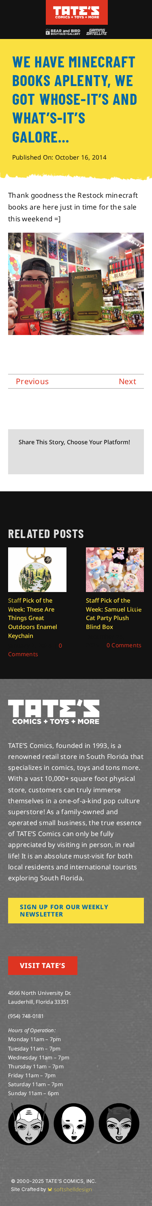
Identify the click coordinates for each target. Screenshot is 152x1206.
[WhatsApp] (75, 459)
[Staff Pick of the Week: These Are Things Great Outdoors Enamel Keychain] (37, 552)
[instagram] (10, 935)
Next (127, 381)
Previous (32, 381)
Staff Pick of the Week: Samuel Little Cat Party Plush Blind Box (113, 613)
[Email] (101, 459)
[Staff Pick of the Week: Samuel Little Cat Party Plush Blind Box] (115, 552)
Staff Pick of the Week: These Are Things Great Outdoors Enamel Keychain (32, 618)
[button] (14, 603)
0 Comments (124, 645)
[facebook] (23, 935)
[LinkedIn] (62, 459)
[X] (36, 459)
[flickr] (49, 935)
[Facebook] (23, 459)
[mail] (75, 935)
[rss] (62, 935)
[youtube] (36, 935)
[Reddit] (49, 459)
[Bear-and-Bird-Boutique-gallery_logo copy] (62, 32)
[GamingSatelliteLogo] (95, 32)
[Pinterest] (88, 459)
